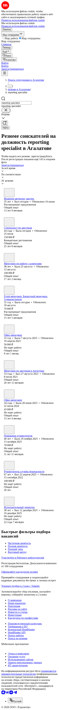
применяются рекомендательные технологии (28, 672)
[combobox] (16, 103)
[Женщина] (9, 221)
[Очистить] (5, 110)
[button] (5, 63)
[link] (6, 55)
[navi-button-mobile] (4, 73)
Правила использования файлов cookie (23, 26)
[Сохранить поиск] (4, 123)
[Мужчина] (9, 192)
